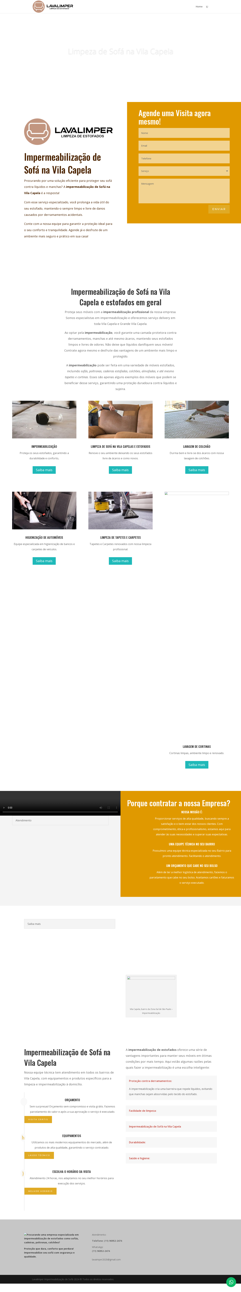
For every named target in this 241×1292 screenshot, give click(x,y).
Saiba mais (120, 64)
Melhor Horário (40, 1191)
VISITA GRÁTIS (38, 1119)
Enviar (219, 209)
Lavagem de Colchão (121, 51)
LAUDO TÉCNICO (39, 1155)
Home (199, 6)
